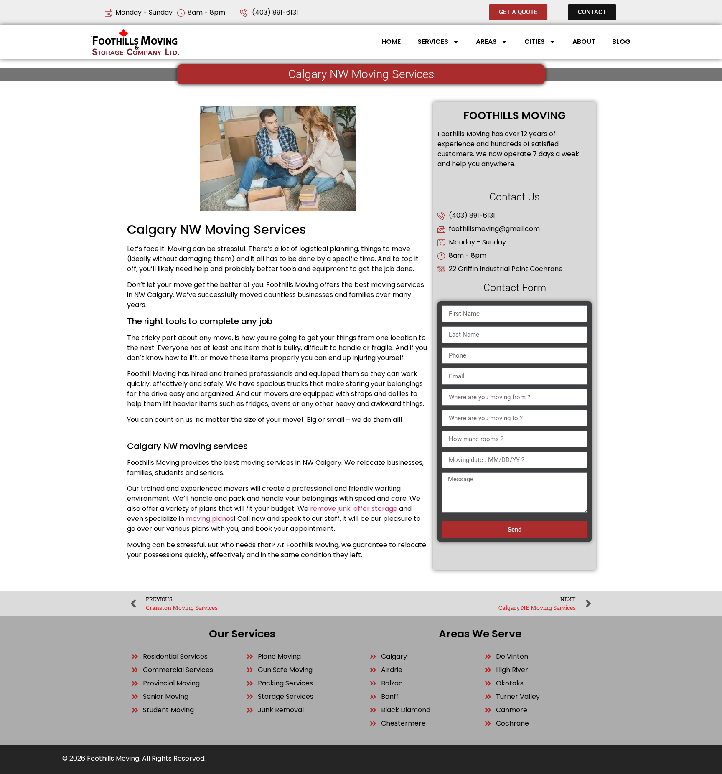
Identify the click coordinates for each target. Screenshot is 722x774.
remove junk (330, 508)
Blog (621, 41)
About (583, 41)
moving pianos (210, 518)
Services (432, 41)
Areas (486, 41)
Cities (534, 41)
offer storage (375, 508)
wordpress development (167, 429)
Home (391, 41)
